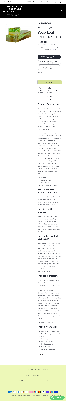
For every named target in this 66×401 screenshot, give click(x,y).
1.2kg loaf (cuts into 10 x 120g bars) (49, 56)
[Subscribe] (47, 380)
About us (20, 369)
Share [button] (41, 354)
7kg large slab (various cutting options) (49, 67)
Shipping (40, 44)
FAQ (39, 369)
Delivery (34, 369)
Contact (27, 369)
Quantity (40, 72)
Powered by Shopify (36, 395)
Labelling (45, 369)
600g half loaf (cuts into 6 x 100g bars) (49, 62)
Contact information (56, 395)
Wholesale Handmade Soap (23, 395)
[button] (4, 11)
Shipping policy (49, 397)
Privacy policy (46, 395)
